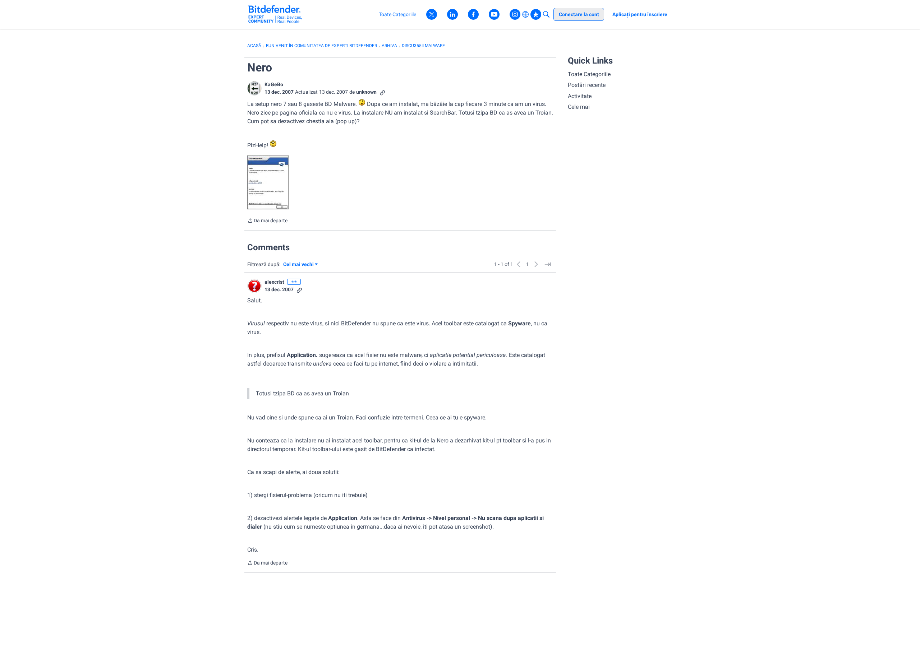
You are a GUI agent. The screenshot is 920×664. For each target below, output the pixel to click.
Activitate (580, 96)
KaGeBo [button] (273, 84)
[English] (275, 14)
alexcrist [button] (274, 282)
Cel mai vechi (299, 264)
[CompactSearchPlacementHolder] (546, 14)
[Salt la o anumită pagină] (547, 264)
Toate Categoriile (589, 74)
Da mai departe (267, 221)
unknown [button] (366, 92)
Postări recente (587, 85)
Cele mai (579, 106)
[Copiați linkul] (382, 92)
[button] (254, 88)
